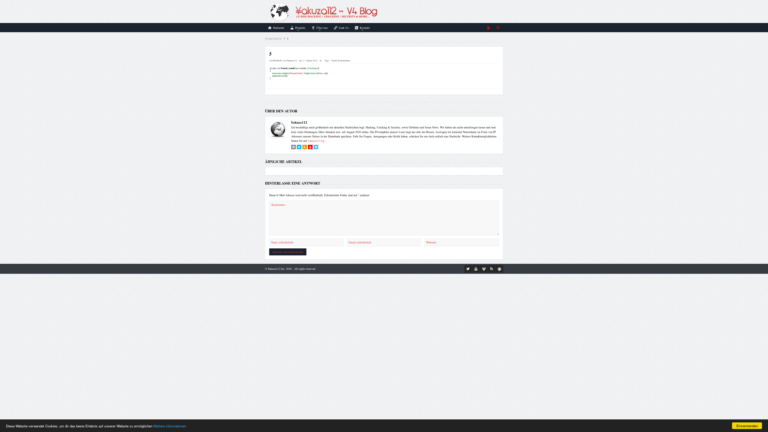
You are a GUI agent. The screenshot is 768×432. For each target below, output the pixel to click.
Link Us (344, 28)
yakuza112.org (316, 141)
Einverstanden (747, 425)
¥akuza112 (292, 60)
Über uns (322, 28)
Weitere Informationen (169, 425)
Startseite (278, 28)
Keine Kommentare (341, 60)
